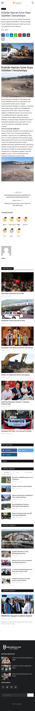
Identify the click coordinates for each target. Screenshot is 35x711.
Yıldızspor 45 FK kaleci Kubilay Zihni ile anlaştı (22, 658)
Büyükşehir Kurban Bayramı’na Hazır (13, 320)
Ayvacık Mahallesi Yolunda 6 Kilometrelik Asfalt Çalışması (20, 505)
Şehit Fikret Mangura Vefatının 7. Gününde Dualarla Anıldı (15, 403)
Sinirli (4, 236)
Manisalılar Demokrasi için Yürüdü (12, 293)
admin (6, 30)
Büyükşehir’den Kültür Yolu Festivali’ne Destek (16, 431)
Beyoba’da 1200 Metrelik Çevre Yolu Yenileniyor (22, 478)
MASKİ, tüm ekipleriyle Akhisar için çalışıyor (15, 375)
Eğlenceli (25, 224)
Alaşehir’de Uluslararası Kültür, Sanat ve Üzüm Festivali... (21, 579)
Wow (18, 236)
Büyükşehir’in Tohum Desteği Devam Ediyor (21, 666)
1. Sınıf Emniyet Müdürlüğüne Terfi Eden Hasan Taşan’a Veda (22, 570)
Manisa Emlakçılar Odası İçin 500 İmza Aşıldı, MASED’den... (22, 514)
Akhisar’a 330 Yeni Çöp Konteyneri (22, 486)
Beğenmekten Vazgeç (12, 224)
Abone (30, 695)
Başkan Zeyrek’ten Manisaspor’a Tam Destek (22, 675)
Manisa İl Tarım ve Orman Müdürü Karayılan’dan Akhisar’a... (22, 561)
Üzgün (11, 236)
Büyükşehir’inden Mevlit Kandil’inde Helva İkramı (17, 348)
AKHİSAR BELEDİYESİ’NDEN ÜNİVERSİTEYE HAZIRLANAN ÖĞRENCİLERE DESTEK (17, 196)
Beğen (4, 224)
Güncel (3, 8)
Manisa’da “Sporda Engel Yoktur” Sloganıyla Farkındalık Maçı (17, 204)
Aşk (18, 224)
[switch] (17, 85)
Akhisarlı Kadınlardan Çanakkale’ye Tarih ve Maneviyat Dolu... (22, 496)
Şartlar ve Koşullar (17, 704)
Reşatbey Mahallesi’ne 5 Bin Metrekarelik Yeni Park (20, 552)
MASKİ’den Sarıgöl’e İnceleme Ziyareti (16, 616)
